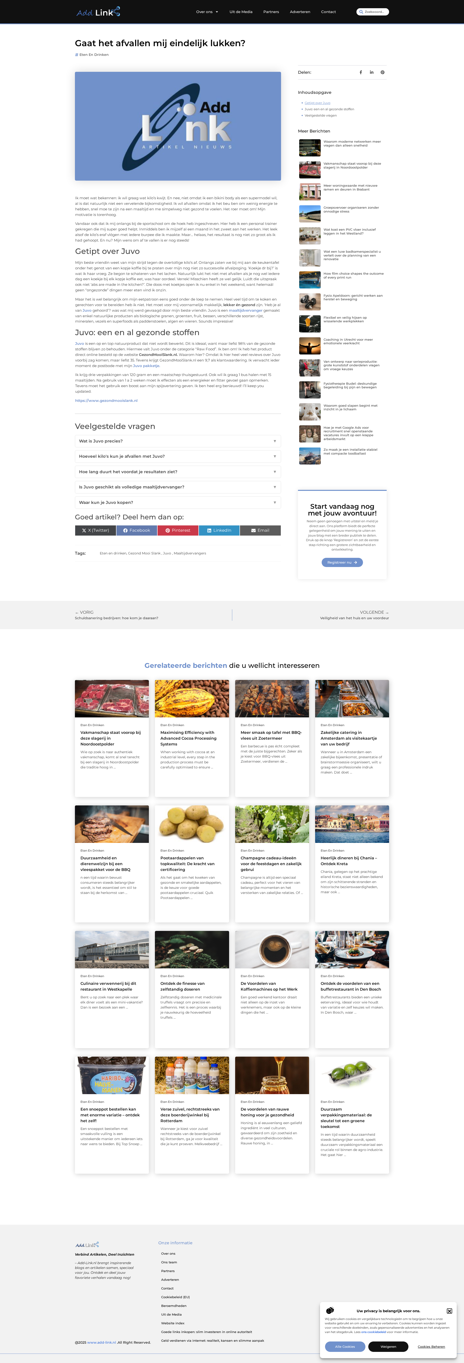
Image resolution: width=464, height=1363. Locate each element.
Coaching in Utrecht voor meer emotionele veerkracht (348, 341)
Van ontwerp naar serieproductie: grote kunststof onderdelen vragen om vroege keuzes (352, 365)
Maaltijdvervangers (190, 553)
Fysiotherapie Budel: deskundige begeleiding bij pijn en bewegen (350, 385)
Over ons (204, 11)
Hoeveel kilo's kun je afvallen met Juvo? (178, 456)
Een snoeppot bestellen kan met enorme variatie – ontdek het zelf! (110, 1115)
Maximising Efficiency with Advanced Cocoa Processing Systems (188, 738)
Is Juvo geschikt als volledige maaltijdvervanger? (178, 487)
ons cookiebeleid (373, 1332)
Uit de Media (241, 11)
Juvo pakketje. (146, 365)
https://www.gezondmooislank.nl (106, 400)
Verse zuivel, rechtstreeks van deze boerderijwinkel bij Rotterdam (190, 1115)
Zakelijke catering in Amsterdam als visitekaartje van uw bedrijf (349, 738)
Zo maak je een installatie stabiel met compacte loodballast (350, 451)
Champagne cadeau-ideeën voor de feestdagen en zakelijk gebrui (271, 864)
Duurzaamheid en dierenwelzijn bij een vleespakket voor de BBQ (105, 864)
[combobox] (372, 11)
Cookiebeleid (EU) (175, 1297)
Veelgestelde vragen (321, 115)
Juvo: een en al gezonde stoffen (329, 109)
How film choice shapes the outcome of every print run (354, 275)
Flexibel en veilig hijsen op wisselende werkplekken (345, 319)
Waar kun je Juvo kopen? (178, 502)
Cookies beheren (431, 1347)
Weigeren (388, 1347)
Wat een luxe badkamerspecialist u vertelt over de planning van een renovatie (352, 255)
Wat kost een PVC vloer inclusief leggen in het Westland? (350, 231)
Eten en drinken (94, 54)
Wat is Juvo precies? (178, 441)
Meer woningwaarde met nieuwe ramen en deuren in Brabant (350, 187)
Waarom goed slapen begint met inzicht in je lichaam (350, 407)
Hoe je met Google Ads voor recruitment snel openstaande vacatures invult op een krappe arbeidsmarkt (348, 433)
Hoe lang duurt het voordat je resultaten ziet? (178, 471)
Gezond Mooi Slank (144, 553)
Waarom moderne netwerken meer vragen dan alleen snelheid (352, 143)
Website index (172, 1323)
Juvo (167, 553)
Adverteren (300, 11)
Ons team (169, 1262)
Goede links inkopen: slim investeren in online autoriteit (206, 1332)
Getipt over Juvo (317, 103)
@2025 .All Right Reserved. (113, 1342)
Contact (328, 11)
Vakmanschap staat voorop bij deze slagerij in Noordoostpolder (352, 165)
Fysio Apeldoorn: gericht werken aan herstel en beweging (353, 297)
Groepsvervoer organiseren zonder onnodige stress (351, 209)
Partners (271, 11)
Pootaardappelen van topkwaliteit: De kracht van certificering (187, 864)
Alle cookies (345, 1347)
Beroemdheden (174, 1306)
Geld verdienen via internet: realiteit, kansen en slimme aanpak (212, 1340)
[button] (449, 1311)
